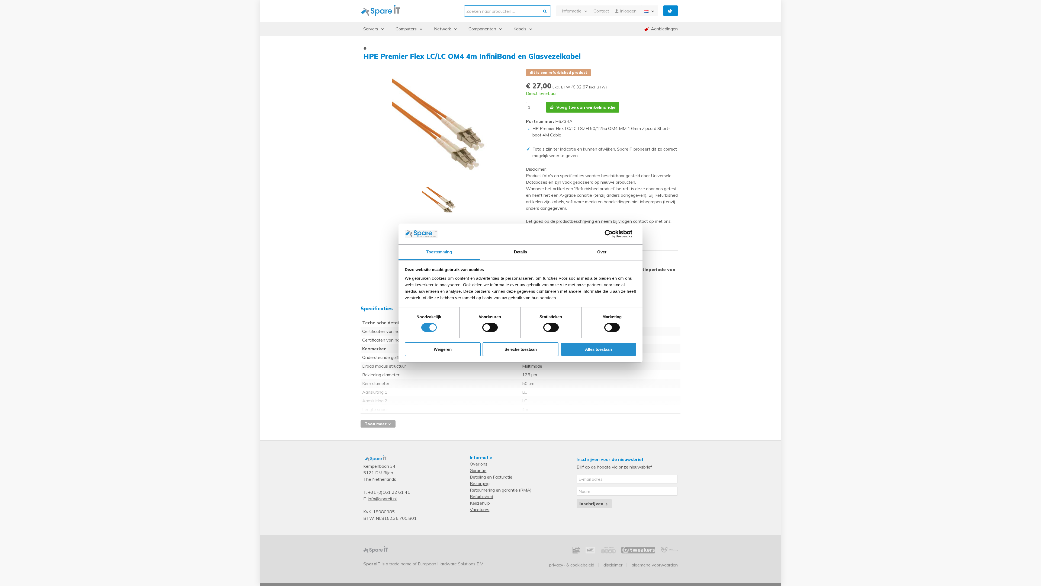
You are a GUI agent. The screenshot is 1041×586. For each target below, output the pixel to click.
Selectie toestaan (521, 349)
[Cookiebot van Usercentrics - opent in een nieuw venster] (613, 234)
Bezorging (480, 483)
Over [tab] (601, 252)
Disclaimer (612, 565)
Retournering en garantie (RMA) (501, 490)
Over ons (478, 464)
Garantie (478, 470)
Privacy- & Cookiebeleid (571, 565)
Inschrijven (592, 503)
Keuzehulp (480, 503)
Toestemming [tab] (439, 252)
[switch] (490, 327)
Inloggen (628, 11)
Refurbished (481, 496)
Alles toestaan (598, 349)
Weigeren (443, 349)
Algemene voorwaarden (655, 565)
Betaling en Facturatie (491, 477)
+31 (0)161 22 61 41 (389, 492)
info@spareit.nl (382, 498)
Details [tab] (520, 252)
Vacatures (479, 509)
